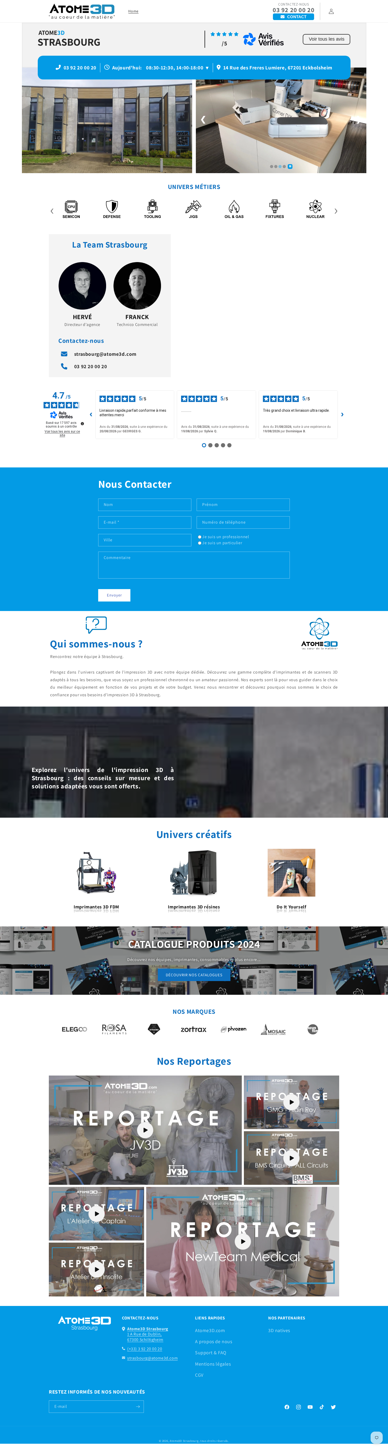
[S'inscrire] (138, 1406)
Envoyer (114, 595)
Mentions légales (213, 1364)
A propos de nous (213, 1341)
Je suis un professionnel (225, 536)
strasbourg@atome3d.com (105, 354)
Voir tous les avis (326, 39)
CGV (199, 1375)
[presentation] (52, 209)
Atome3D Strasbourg (184, 1441)
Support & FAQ (210, 1352)
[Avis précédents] (91, 414)
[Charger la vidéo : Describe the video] (145, 1130)
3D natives (279, 1330)
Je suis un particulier (222, 543)
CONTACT (296, 17)
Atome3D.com (210, 1330)
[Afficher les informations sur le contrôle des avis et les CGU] (82, 424)
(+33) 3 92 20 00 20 (144, 1349)
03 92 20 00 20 (293, 9)
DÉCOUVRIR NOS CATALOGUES (194, 974)
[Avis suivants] (342, 414)
